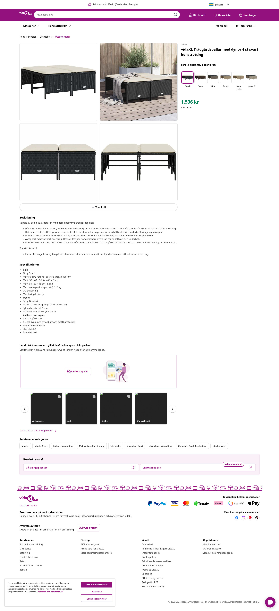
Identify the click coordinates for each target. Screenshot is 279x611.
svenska (219, 4)
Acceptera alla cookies (97, 584)
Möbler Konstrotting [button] (63, 446)
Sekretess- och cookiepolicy (49, 591)
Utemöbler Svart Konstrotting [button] (192, 446)
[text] (190, 102)
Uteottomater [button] (219, 446)
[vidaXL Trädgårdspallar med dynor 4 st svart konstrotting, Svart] (58, 82)
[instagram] (243, 517)
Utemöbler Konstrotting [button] (160, 446)
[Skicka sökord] (175, 14)
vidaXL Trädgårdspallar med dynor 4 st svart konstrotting (219, 52)
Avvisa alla (97, 591)
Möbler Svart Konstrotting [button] (91, 446)
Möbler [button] (25, 446)
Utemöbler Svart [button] (135, 446)
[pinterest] (250, 517)
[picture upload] (116, 371)
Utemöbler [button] (116, 446)
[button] (112, 5)
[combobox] (107, 14)
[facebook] (236, 517)
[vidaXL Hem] (25, 13)
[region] (60, 592)
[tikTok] (256, 517)
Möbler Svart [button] (41, 446)
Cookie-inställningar (153, 565)
